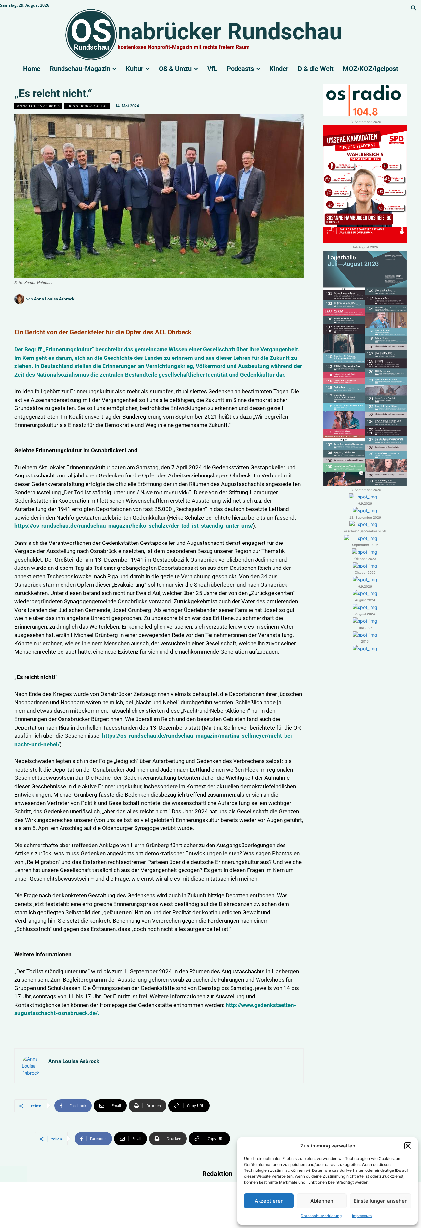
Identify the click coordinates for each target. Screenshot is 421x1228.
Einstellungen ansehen (381, 1201)
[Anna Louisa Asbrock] (20, 299)
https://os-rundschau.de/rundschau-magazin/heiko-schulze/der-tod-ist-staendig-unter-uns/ (133, 525)
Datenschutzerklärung (321, 1215)
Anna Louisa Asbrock (38, 106)
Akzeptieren (269, 1201)
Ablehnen (321, 1201)
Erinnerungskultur (87, 106)
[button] (408, 1146)
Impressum (362, 1215)
